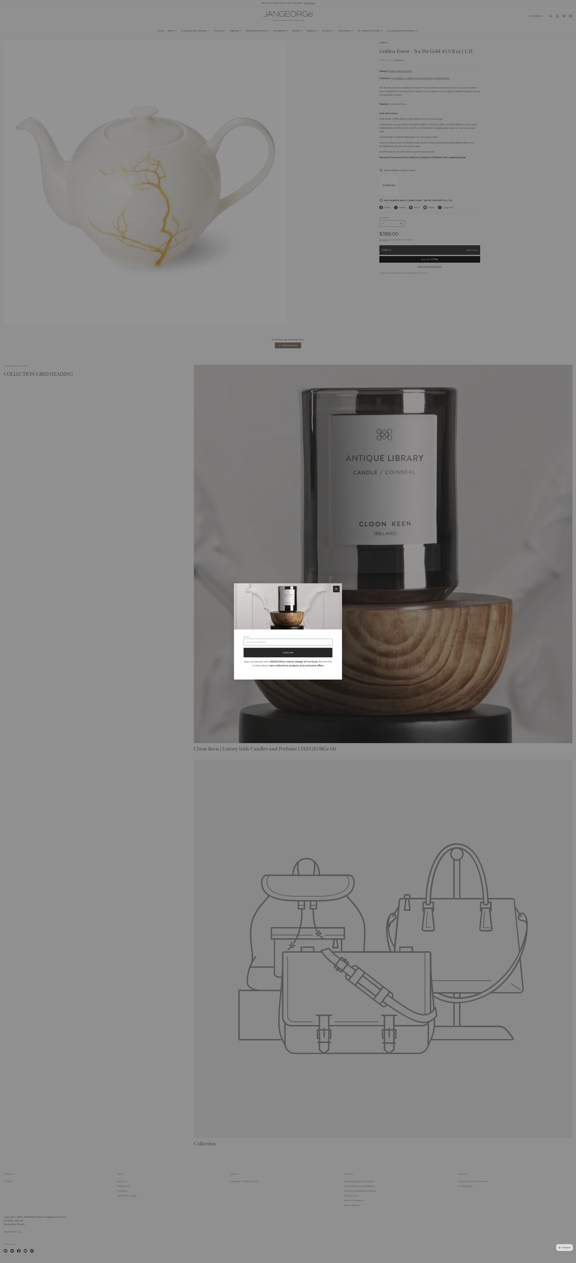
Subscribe (288, 652)
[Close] (336, 589)
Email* (247, 637)
